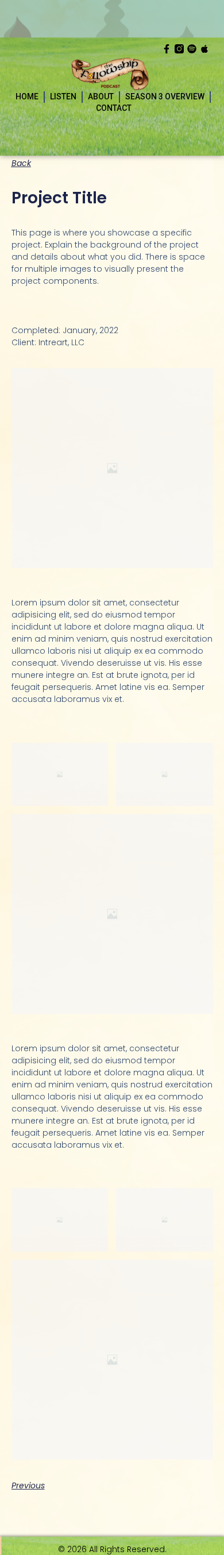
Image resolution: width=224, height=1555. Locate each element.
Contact (114, 108)
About (101, 96)
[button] (21, 163)
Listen (63, 96)
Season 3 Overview (164, 96)
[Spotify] (191, 48)
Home (27, 96)
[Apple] (204, 48)
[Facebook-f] (166, 48)
